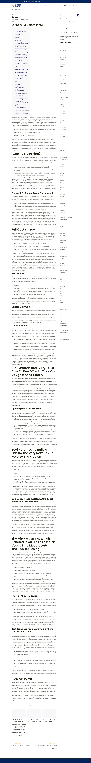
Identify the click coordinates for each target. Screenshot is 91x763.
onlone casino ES (63, 274)
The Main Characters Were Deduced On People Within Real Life (21, 69)
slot (61, 314)
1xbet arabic (62, 108)
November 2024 (63, 57)
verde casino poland (64, 332)
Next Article (52, 743)
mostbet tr (62, 263)
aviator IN (62, 161)
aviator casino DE (63, 157)
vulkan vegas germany (64, 339)
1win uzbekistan (63, 102)
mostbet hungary (63, 251)
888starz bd (62, 150)
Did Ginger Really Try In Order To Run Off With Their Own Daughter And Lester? (21, 44)
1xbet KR (61, 125)
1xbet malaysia (63, 127)
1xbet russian (62, 138)
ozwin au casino (63, 277)
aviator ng (62, 168)
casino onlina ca (63, 208)
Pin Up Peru (62, 288)
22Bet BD (62, 145)
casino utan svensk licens (65, 215)
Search (78, 15)
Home (42, 5)
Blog (12, 14)
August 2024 (62, 64)
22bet (61, 143)
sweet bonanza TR (63, 325)
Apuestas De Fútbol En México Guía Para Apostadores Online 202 (49, 721)
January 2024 (62, 73)
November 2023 (63, 75)
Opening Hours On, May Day (20, 46)
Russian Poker (17, 66)
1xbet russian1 (62, 141)
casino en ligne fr (63, 205)
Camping (62, 196)
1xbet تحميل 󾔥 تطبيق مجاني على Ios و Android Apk (69, 28)
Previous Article (16, 743)
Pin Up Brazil (62, 286)
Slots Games (17, 37)
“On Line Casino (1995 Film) (20, 31)
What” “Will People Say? (20, 105)
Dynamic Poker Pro (19, 95)
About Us (47, 5)
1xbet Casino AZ (63, 111)
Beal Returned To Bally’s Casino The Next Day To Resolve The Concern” (21, 50)
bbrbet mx (62, 180)
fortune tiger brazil (63, 228)
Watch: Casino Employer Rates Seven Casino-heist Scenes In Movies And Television (21, 100)
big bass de (62, 182)
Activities (66, 5)
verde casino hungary (64, 330)
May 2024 (62, 66)
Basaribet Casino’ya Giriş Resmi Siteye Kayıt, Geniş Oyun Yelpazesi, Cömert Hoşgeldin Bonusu (69, 38)
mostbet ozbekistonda (64, 258)
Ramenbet (62, 304)
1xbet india (62, 120)
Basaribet (62, 175)
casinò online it (63, 212)
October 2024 (63, 59)
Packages (60, 5)
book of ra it (62, 194)
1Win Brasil (62, 85)
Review (61, 307)
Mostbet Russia (63, 261)
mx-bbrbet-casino (63, 270)
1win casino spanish (64, 90)
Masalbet (62, 242)
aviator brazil (62, 155)
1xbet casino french (64, 115)
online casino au (63, 272)
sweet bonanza (63, 323)
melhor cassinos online (64, 244)
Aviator (61, 152)
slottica (61, 318)
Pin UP (61, 284)
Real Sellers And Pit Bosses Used (21, 113)
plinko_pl (62, 300)
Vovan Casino (63, 337)
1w (60, 81)
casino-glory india (63, 219)
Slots (61, 316)
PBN (61, 279)
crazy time (62, 224)
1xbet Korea (62, 122)
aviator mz (62, 166)
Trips (71, 5)
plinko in (61, 295)
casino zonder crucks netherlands (66, 217)
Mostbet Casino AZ (63, 247)
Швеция (61, 344)
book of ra (62, 191)
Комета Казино (62, 341)
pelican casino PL (63, 281)
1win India (62, 95)
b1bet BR (61, 171)
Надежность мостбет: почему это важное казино (69, 25)
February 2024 (63, 71)
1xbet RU (61, 134)
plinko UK (62, 298)
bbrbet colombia (63, 178)
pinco (61, 291)
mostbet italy (62, 254)
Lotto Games (17, 39)
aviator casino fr (63, 159)
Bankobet (62, 173)
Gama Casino (63, 231)
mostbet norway (63, 256)
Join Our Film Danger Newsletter (21, 75)
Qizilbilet (62, 302)
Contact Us (75, 5)
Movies (16, 96)
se (60, 311)
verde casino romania (64, 334)
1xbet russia (62, 136)
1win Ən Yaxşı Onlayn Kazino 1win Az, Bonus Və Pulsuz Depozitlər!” (34, 721)
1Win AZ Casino (63, 83)
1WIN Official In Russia (64, 97)
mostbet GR (62, 249)
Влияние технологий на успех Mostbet (67, 21)
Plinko (61, 293)
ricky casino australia (64, 309)
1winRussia (62, 104)
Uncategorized (63, 327)
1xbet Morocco (63, 129)
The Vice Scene (18, 40)
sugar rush (62, 321)
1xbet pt (61, 131)
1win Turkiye (62, 99)
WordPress (62, 760)
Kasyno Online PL (63, 238)
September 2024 (63, 61)
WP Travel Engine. (52, 760)
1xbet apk (62, 106)
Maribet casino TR (63, 240)
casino (61, 201)
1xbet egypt (62, 118)
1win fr (61, 92)
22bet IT (61, 148)
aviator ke (62, 164)
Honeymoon (52, 5)
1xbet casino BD (63, 113)
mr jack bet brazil (63, 268)
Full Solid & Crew (18, 36)
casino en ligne (63, 203)
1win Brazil (62, 88)
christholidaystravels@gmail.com (34, 1)
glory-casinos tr (63, 233)
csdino (61, 226)
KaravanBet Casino (63, 235)
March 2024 (62, 68)
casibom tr (62, 198)
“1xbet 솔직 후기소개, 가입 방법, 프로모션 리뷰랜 (21, 745)
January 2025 (62, 52)
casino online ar (63, 210)
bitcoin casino (63, 185)
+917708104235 (22, 1)
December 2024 (63, 55)
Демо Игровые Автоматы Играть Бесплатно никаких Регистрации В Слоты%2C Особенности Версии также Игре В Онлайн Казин (46, 747)
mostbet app (32, 226)
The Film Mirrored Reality (20, 61)
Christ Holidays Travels (38, 760)
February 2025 (63, 50)
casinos (61, 221)
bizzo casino (62, 187)
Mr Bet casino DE (63, 265)
